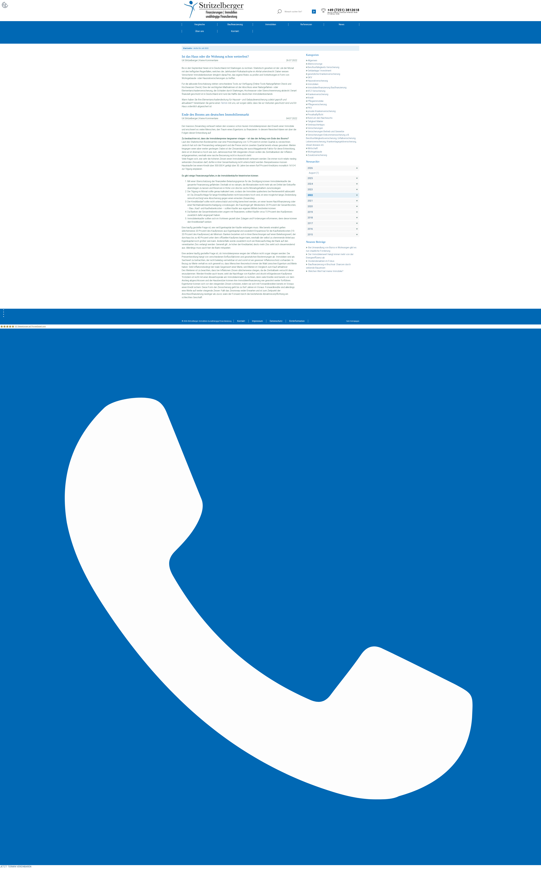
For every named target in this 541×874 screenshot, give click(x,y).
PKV (310, 107)
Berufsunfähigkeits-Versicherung (323, 67)
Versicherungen (315, 128)
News (341, 24)
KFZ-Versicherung (316, 91)
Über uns (199, 31)
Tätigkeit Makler (315, 121)
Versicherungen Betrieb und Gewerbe (326, 131)
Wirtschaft (313, 148)
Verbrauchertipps (316, 124)
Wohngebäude (315, 151)
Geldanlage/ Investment (319, 70)
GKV (310, 77)
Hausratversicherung (318, 80)
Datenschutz (276, 321)
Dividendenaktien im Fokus (321, 261)
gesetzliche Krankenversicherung (324, 74)
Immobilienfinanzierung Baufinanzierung (327, 87)
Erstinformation (297, 321)
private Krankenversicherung (322, 111)
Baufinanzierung (235, 24)
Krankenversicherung (318, 94)
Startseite (187, 48)
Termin (224, 103)
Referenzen (306, 24)
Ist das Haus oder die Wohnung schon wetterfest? (215, 56)
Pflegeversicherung (317, 104)
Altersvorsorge (315, 64)
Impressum (257, 321)
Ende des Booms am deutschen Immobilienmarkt (215, 114)
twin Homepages (352, 321)
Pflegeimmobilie (315, 101)
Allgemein (312, 60)
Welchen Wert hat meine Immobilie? (326, 271)
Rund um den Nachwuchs (320, 118)
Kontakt (235, 31)
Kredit (310, 97)
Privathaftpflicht (315, 114)
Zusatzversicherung (317, 155)
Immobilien (270, 24)
